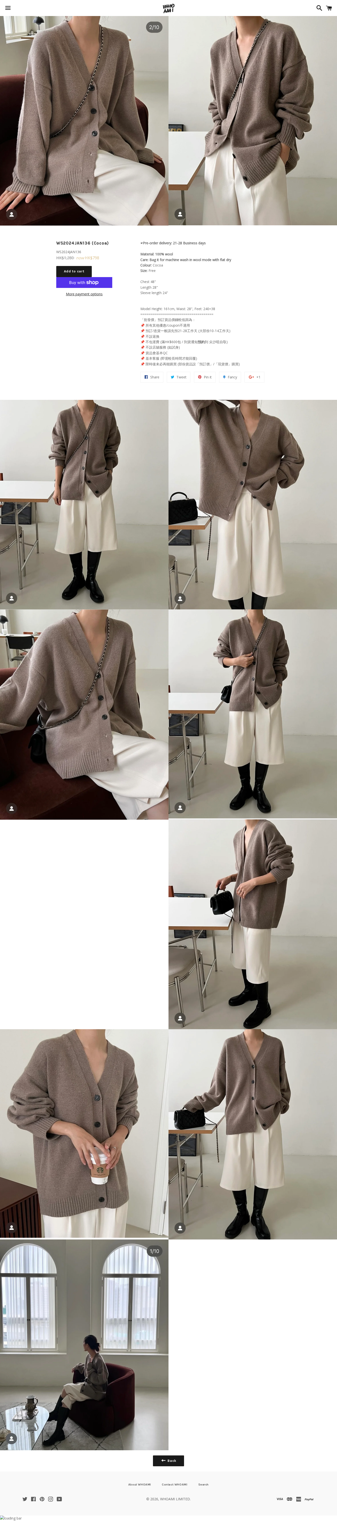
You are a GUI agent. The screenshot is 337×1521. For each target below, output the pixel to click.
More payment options (84, 294)
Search (203, 1484)
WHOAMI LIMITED (175, 1499)
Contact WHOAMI (174, 1484)
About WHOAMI (139, 1484)
